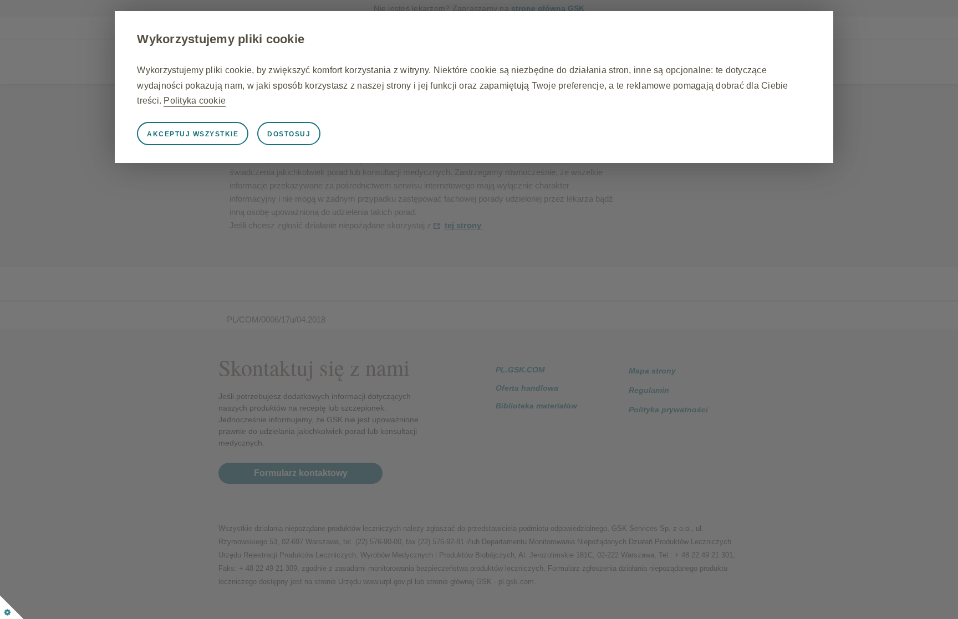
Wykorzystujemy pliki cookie (220, 39)
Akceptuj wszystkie (192, 134)
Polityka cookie (195, 100)
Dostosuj (288, 134)
